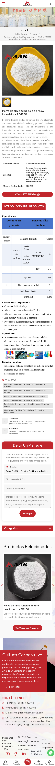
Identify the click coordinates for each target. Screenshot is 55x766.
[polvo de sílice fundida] (28, 358)
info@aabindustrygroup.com (28, 712)
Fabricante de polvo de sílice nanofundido (23, 400)
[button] (53, 586)
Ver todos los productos (27, 628)
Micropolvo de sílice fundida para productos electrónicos (24, 411)
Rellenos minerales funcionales (19, 37)
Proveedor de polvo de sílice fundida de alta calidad (24, 385)
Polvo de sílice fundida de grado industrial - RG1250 (27, 471)
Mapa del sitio (7, 739)
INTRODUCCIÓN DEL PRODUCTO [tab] (24, 206)
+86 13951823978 (25, 702)
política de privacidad (8, 745)
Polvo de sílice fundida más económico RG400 (25, 396)
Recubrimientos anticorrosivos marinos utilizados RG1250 (26, 405)
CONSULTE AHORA (25, 194)
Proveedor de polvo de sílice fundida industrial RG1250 (25, 391)
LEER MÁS (14, 687)
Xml (6, 749)
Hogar (34, 34)
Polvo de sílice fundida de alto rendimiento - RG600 (21, 607)
